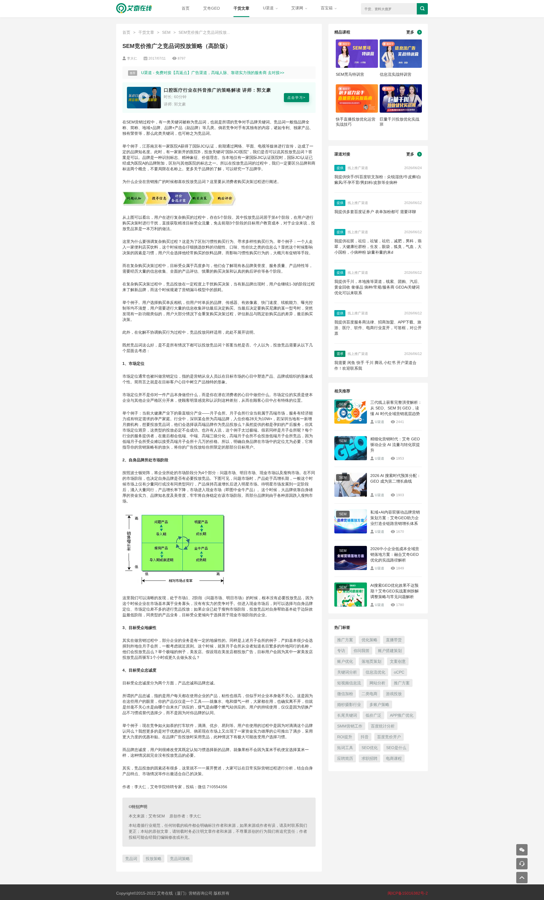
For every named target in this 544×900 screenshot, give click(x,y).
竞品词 (131, 858)
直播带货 (394, 640)
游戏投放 (394, 693)
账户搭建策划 (390, 650)
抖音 (365, 737)
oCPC (399, 672)
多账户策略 (379, 704)
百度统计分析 (383, 726)
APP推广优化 (401, 715)
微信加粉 (345, 693)
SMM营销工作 (349, 726)
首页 (186, 8)
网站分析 (377, 683)
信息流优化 (375, 672)
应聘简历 (345, 758)
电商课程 (394, 758)
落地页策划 (371, 661)
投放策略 (154, 858)
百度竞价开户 (389, 737)
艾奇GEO (211, 8)
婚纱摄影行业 (349, 704)
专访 (341, 650)
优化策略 (369, 640)
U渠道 (269, 8)
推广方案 (345, 640)
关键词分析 (347, 672)
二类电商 (369, 693)
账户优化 (345, 661)
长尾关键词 (347, 715)
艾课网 (297, 8)
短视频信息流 (349, 683)
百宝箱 (327, 8)
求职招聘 (369, 758)
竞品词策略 (180, 858)
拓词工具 (345, 747)
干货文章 (241, 8)
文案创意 (398, 661)
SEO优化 (370, 747)
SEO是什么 (396, 747)
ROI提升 (344, 737)
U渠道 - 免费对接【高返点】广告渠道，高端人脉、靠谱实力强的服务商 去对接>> (212, 72)
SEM (166, 32)
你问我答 (361, 650)
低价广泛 (373, 715)
